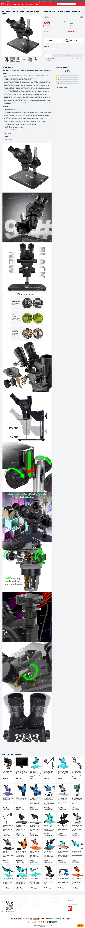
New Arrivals (17, 4)
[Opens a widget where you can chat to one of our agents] (80, 925)
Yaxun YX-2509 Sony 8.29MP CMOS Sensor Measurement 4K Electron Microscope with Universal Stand (49, 772)
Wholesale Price (72, 31)
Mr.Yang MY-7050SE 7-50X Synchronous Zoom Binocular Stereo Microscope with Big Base (35, 828)
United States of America (68, 1)
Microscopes (19, 8)
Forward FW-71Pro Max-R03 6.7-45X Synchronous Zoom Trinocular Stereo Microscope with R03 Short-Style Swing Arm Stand (49, 801)
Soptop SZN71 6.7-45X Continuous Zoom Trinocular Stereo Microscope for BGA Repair (77, 828)
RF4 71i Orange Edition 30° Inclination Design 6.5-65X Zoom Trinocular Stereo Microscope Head (21, 854)
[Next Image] (39, 35)
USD (80, 1)
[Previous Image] (3, 35)
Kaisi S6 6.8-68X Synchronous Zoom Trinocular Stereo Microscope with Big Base (48, 881)
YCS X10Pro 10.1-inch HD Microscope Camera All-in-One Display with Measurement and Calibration (21, 772)
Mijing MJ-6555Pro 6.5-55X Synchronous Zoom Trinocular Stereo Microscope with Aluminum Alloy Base (7, 800)
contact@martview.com (9, 911)
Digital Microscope (27, 8)
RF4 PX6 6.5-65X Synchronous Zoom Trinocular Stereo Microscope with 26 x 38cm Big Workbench (49, 828)
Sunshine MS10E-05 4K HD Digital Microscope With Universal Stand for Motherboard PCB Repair (7, 828)
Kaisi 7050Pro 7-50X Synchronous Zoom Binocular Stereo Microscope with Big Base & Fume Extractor (49, 854)
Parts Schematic (29, 4)
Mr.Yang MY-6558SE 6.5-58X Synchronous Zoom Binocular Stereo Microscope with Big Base (21, 828)
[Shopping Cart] (80, 4)
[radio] (53, 40)
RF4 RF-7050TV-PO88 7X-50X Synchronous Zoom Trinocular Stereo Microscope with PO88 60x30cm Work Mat (63, 854)
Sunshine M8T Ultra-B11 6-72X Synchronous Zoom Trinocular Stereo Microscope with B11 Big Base (63, 881)
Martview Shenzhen (49, 28)
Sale (23, 4)
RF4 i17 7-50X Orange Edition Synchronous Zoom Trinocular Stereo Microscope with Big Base (77, 881)
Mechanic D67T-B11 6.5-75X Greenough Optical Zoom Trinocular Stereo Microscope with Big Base (7, 854)
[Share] (82, 8)
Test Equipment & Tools (10, 8)
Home (3, 8)
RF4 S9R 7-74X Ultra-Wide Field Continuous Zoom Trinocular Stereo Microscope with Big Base (63, 772)
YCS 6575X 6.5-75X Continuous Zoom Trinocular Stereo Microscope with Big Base (62, 828)
